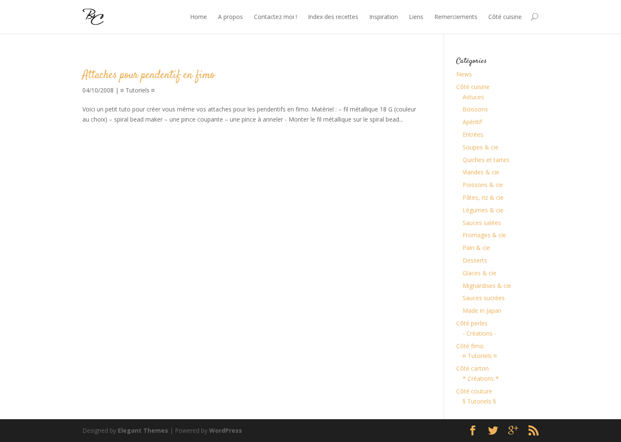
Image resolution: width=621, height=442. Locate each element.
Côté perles (472, 323)
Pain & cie (476, 248)
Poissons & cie (483, 185)
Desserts (475, 260)
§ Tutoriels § (479, 401)
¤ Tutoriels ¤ (137, 90)
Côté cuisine (505, 17)
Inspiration (383, 17)
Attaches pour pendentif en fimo (148, 75)
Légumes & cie (483, 210)
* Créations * (481, 378)
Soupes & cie (480, 147)
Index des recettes (333, 17)
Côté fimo (470, 346)
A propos (230, 17)
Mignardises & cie (487, 286)
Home (198, 17)
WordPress (225, 430)
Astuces (473, 97)
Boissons (475, 109)
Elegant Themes (143, 430)
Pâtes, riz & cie (483, 197)
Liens (416, 17)
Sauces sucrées (484, 298)
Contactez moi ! (275, 17)
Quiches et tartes (486, 160)
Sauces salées (482, 223)
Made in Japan (482, 310)
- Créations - (479, 333)
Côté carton (472, 368)
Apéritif (472, 122)
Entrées (473, 134)
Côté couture (474, 391)
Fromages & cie (484, 235)
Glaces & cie (479, 273)
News (464, 74)
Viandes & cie (481, 172)
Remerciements (455, 17)
